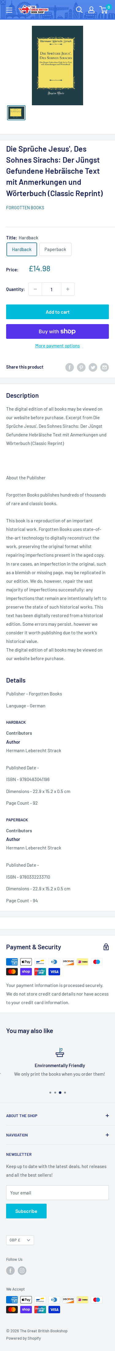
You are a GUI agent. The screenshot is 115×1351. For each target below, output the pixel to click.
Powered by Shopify (23, 1338)
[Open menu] (9, 10)
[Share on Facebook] (69, 366)
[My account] (91, 9)
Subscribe (26, 1211)
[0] (104, 10)
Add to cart (58, 312)
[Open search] (79, 9)
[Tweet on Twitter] (93, 366)
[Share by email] (104, 366)
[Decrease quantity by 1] (35, 289)
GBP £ (15, 1239)
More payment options (57, 345)
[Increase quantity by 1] (67, 289)
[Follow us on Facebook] (10, 1270)
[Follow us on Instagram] (22, 1270)
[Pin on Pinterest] (81, 366)
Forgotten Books (25, 207)
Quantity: (15, 289)
